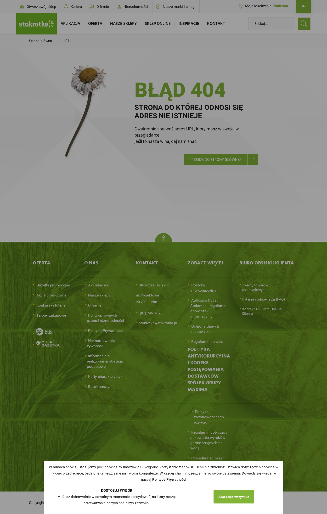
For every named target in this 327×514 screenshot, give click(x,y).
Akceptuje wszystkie (233, 497)
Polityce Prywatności (169, 479)
